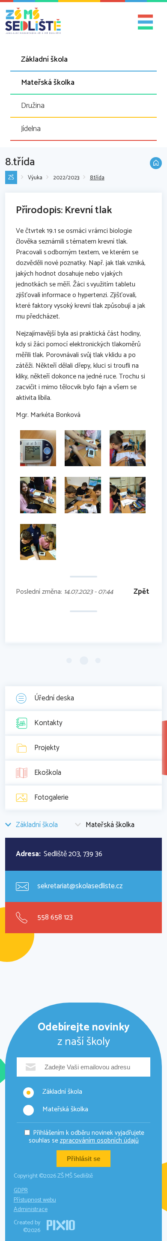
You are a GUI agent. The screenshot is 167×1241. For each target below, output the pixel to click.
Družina (33, 105)
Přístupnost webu (35, 1200)
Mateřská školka (48, 82)
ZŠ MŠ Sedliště (33, 21)
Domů (156, 163)
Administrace (31, 1209)
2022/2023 (66, 177)
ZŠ (11, 177)
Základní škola (44, 59)
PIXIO (61, 1225)
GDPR (21, 1191)
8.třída (97, 177)
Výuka (35, 177)
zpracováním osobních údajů (99, 1140)
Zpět (141, 592)
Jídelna (31, 128)
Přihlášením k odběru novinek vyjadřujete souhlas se (87, 1137)
